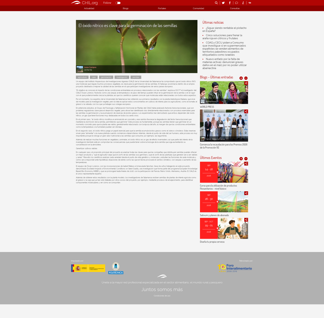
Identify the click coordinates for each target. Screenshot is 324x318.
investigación (122, 77)
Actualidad (89, 8)
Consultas (235, 8)
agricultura (82, 77)
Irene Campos (90, 67)
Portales (162, 8)
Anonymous (211, 101)
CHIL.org (90, 2)
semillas (136, 77)
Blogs (125, 8)
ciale (94, 77)
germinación (106, 77)
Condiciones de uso (162, 296)
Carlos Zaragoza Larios (215, 139)
